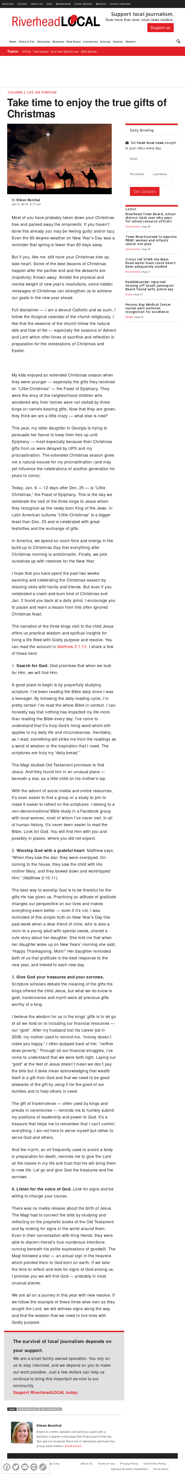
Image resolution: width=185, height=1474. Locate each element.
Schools (105, 41)
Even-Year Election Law (65, 51)
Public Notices (83, 3)
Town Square (41, 51)
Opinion (118, 41)
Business (58, 41)
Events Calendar (120, 3)
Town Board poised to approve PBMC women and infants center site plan (151, 240)
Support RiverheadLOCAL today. (46, 1392)
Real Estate (74, 41)
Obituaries (43, 41)
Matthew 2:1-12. (73, 646)
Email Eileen (73, 1446)
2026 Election (89, 51)
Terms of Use (106, 1463)
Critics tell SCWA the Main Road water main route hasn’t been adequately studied (150, 263)
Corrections (160, 1469)
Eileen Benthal (28, 200)
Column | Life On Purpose (32, 92)
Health (129, 317)
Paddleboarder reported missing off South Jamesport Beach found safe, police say (149, 285)
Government (132, 226)
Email (133, 158)
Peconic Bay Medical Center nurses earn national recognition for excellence (148, 308)
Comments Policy (154, 1463)
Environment (132, 271)
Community (90, 41)
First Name (137, 174)
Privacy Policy (129, 1463)
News (12, 41)
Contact (22, 3)
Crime (128, 294)
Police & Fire (27, 41)
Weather (101, 3)
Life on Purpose (50, 1409)
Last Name (160, 174)
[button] (178, 42)
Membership (63, 3)
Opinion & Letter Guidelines (129, 1469)
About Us (37, 3)
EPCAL (27, 51)
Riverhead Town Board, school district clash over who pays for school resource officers (150, 217)
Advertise (8, 3)
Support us (160, 27)
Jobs (49, 3)
